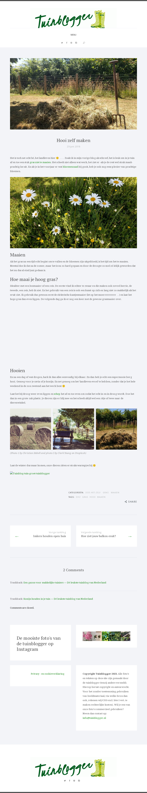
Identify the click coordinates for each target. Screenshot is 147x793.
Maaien (115, 492)
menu (73, 35)
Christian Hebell (32, 453)
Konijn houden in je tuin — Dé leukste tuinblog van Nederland (58, 599)
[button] (87, 636)
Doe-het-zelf (93, 492)
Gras (106, 492)
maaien (101, 497)
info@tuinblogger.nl (94, 718)
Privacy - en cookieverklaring (47, 673)
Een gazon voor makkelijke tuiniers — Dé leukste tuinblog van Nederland (64, 582)
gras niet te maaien (40, 162)
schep (57, 394)
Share (132, 501)
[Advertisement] (73, 334)
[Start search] (84, 43)
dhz (78, 497)
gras (85, 497)
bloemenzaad (70, 166)
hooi (93, 497)
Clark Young (64, 453)
